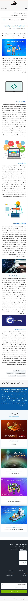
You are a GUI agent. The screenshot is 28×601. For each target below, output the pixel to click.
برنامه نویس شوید (10, 373)
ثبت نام (2, 8)
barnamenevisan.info (10, 599)
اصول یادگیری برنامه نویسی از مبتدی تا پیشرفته (14, 26)
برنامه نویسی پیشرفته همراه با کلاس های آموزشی (14, 529)
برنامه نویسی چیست (21, 375)
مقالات (12, 573)
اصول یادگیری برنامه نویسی (20, 373)
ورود (6, 8)
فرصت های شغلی (9, 575)
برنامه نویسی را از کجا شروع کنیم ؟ (14, 501)
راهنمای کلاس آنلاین (22, 571)
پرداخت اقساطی (10, 571)
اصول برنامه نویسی (12, 375)
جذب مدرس (14, 444)
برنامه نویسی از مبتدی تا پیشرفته (19, 370)
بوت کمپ (24, 575)
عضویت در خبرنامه (14, 591)
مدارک (25, 573)
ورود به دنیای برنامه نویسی (14, 473)
